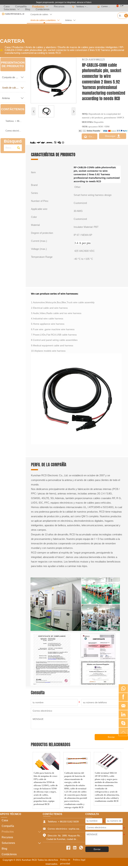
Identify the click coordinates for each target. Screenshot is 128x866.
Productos (18, 47)
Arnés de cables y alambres (41, 47)
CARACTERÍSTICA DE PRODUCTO (53, 155)
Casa (7, 47)
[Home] (13, 14)
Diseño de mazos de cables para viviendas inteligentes (88, 47)
